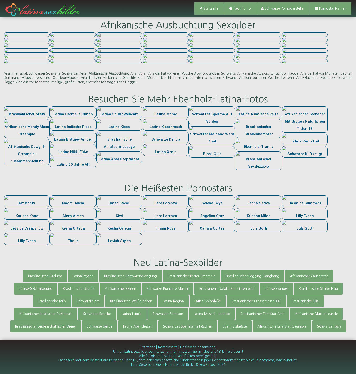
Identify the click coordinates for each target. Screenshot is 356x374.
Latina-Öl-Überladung (35, 288)
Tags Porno (241, 8)
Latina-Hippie (132, 313)
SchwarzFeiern (88, 301)
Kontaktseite (168, 347)
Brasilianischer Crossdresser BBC (256, 301)
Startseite (210, 8)
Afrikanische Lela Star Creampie (282, 326)
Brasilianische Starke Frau (318, 288)
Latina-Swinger (276, 288)
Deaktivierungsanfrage (198, 347)
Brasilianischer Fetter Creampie (191, 276)
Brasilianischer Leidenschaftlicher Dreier (45, 326)
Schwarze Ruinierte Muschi (168, 288)
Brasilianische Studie (78, 288)
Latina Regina (173, 301)
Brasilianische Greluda (45, 276)
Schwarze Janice (99, 326)
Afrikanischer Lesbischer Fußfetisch (45, 313)
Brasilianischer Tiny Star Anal (262, 313)
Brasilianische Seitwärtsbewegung (130, 276)
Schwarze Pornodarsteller (284, 8)
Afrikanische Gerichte (119, 77)
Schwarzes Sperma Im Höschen (187, 326)
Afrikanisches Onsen (120, 288)
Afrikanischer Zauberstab (309, 276)
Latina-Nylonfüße (207, 301)
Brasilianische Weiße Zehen (131, 301)
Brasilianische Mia (305, 301)
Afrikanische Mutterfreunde (316, 313)
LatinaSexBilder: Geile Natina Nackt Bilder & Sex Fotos (173, 364)
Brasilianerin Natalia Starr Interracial (226, 288)
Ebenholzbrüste (235, 326)
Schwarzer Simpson (167, 313)
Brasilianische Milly (52, 301)
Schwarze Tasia (329, 326)
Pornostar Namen (332, 8)
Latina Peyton (83, 276)
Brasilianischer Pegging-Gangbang (252, 276)
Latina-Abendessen (138, 326)
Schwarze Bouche (97, 313)
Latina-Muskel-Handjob (212, 313)
